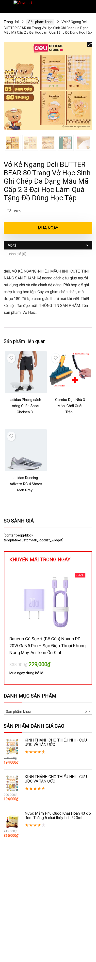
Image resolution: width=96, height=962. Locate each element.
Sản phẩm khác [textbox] (46, 711)
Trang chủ (11, 22)
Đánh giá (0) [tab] (17, 254)
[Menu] (6, 6)
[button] (89, 44)
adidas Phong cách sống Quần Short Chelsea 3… (25, 406)
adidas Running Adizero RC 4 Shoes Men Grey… (26, 484)
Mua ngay (48, 227)
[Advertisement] (48, 911)
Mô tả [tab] (12, 245)
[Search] (88, 6)
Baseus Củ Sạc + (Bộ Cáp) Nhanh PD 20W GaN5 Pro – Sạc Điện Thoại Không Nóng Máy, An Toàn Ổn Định (47, 645)
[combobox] (48, 711)
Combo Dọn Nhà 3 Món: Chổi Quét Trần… (70, 406)
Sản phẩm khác (40, 22)
